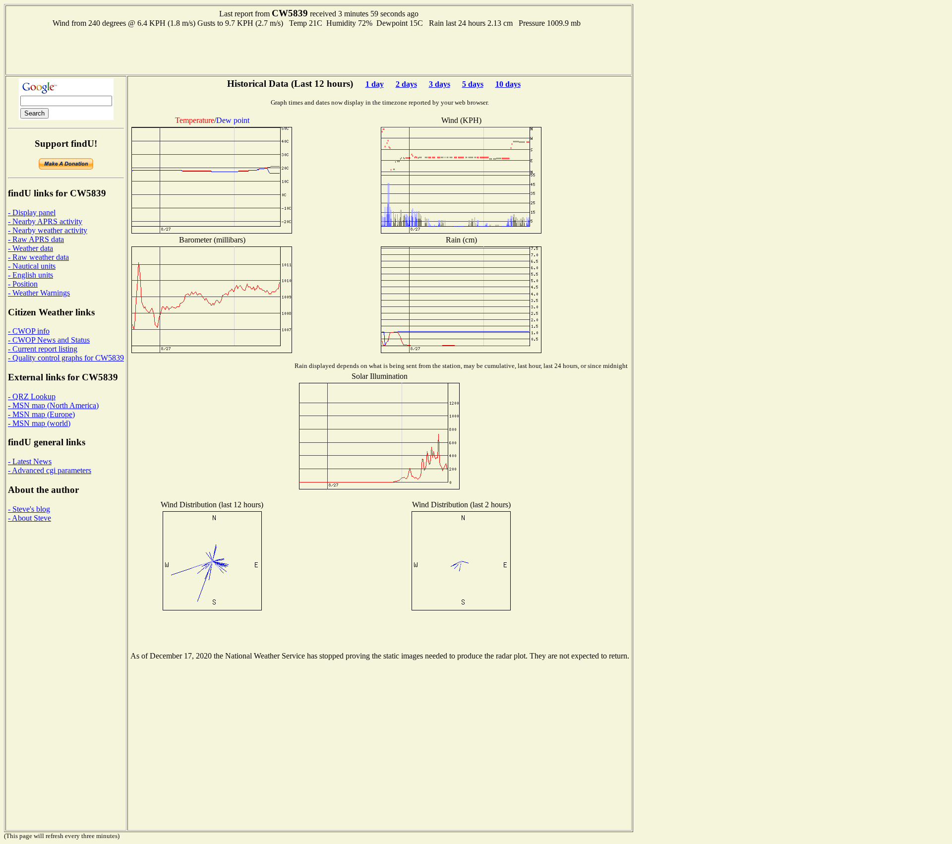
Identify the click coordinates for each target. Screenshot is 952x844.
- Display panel (32, 212)
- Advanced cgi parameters (49, 470)
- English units (30, 275)
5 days (472, 84)
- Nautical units (32, 266)
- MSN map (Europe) (41, 414)
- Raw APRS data (36, 239)
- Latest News (30, 461)
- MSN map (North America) (53, 405)
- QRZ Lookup (32, 396)
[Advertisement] (318, 50)
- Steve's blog (29, 509)
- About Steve (29, 518)
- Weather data (30, 248)
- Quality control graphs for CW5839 (66, 358)
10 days (508, 84)
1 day (374, 84)
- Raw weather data (38, 257)
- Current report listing (42, 349)
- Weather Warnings (39, 293)
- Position (23, 284)
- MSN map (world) (39, 423)
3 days (439, 84)
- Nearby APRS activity (45, 221)
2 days (406, 84)
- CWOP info (29, 331)
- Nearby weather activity (47, 230)
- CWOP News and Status (49, 340)
